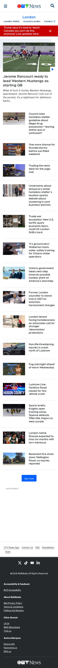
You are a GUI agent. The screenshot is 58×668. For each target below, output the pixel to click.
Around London (31, 21)
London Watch (11, 21)
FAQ (37, 547)
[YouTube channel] (32, 563)
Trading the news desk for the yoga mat (39, 169)
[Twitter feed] (20, 563)
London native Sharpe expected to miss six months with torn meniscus (41, 438)
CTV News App (11, 547)
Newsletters (48, 547)
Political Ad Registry (14, 610)
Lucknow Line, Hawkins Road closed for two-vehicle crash (38, 389)
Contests (49, 21)
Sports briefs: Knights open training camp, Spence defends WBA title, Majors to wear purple (41, 413)
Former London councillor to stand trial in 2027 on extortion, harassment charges (42, 299)
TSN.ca (7, 631)
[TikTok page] (26, 563)
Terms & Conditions (13, 606)
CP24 (6, 623)
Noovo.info (9, 644)
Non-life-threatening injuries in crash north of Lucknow (41, 347)
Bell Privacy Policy (13, 603)
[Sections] (5, 6)
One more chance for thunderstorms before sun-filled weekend (42, 149)
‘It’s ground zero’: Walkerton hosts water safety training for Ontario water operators (41, 250)
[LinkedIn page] (38, 563)
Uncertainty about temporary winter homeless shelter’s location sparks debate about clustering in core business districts (40, 195)
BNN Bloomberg (12, 627)
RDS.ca (7, 651)
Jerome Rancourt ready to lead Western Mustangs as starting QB (26, 80)
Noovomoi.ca (10, 647)
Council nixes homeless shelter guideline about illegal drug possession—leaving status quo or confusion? (41, 123)
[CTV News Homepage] (29, 6)
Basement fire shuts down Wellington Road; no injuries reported (41, 459)
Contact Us (27, 547)
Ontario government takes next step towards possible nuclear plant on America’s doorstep (41, 274)
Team (8, 551)
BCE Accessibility (12, 590)
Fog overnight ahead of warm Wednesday (42, 366)
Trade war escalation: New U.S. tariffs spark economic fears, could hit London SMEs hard (41, 224)
